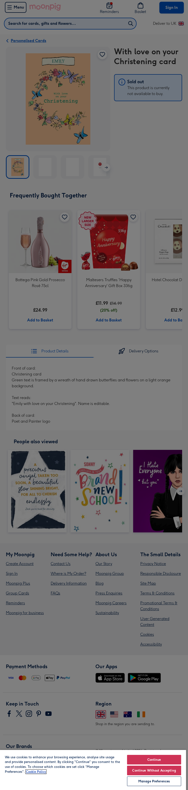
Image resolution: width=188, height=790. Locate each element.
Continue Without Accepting (154, 770)
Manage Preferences (154, 781)
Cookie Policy (36, 772)
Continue (154, 760)
